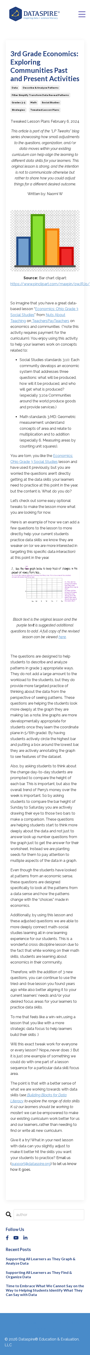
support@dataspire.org (31, 1164)
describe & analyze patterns (41, 87)
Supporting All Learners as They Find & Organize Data (39, 1274)
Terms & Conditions (64, 1323)
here (62, 637)
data (15, 87)
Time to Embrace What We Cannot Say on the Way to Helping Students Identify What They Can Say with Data (45, 1290)
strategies (18, 110)
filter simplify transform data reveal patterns (40, 95)
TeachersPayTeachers (50, 321)
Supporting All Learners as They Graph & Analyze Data (40, 1261)
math (33, 102)
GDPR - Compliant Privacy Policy (45, 1328)
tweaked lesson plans (44, 110)
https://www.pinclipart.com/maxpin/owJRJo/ (50, 284)
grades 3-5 (18, 102)
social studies (51, 102)
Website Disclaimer (25, 1323)
